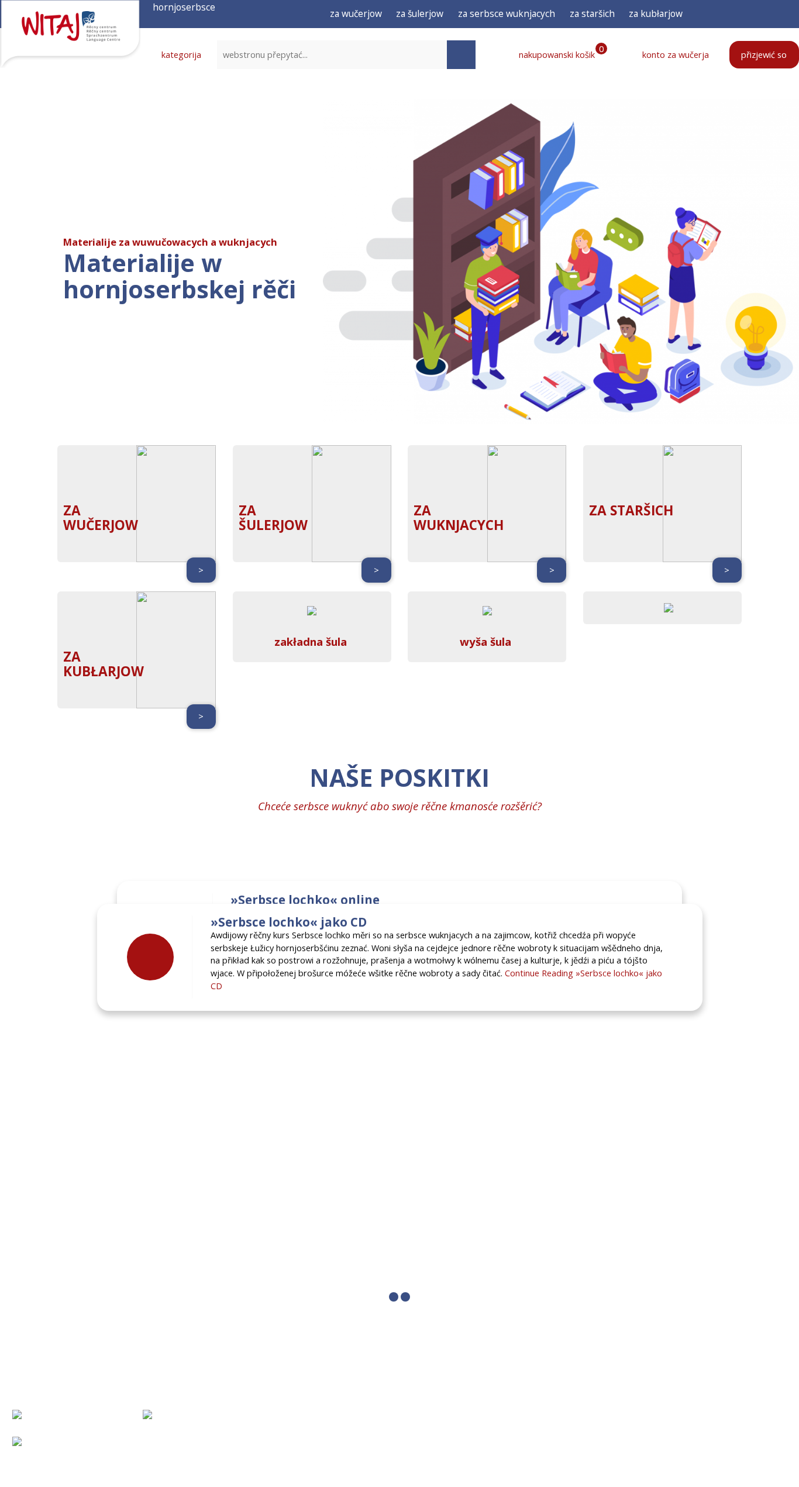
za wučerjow (356, 13)
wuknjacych (459, 525)
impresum (649, 1416)
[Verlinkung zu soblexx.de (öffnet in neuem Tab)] (97, 1450)
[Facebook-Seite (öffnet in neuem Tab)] (728, 14)
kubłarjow (103, 671)
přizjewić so (764, 54)
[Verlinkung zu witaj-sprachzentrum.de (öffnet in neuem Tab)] (199, 1423)
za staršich (592, 13)
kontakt (551, 1443)
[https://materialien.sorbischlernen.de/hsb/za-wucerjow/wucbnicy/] (311, 625)
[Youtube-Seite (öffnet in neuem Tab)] (771, 14)
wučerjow (100, 525)
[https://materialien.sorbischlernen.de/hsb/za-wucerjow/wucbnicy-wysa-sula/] (487, 625)
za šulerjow (419, 13)
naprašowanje (565, 1416)
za (72, 510)
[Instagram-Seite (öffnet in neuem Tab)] (750, 14)
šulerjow (273, 525)
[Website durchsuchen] (461, 55)
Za (72, 657)
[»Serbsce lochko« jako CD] (150, 957)
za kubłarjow (656, 13)
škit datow (652, 1443)
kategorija (180, 54)
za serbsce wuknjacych (506, 13)
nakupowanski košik (560, 54)
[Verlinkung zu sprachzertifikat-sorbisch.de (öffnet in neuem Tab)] (58, 1423)
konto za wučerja (674, 54)
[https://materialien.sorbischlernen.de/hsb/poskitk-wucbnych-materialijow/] (662, 607)
